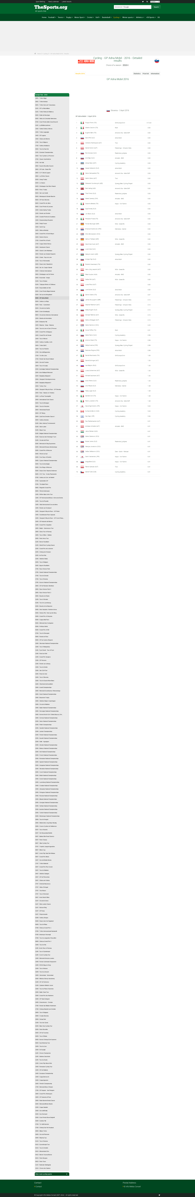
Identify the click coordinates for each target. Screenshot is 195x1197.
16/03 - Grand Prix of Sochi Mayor (44, 233)
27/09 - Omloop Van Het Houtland (44, 1127)
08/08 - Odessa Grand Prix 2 (43, 941)
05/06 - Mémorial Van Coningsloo (44, 623)
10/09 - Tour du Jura (40, 1046)
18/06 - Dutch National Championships (45, 694)
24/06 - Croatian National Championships (46, 785)
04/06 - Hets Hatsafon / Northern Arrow (46, 609)
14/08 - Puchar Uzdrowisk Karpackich (45, 961)
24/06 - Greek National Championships (46, 778)
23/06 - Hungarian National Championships (47, 765)
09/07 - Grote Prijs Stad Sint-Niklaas (45, 853)
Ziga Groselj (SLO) (90, 208)
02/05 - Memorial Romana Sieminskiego (46, 447)
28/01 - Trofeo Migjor (41, 98)
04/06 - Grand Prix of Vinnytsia (43, 616)
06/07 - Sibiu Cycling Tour (42, 843)
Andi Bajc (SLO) (90, 158)
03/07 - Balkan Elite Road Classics (44, 836)
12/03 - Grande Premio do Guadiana (45, 216)
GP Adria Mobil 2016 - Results (59, 54)
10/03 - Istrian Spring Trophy (43, 210)
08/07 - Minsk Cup (40, 850)
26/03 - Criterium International (43, 271)
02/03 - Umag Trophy (41, 179)
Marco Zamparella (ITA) (92, 173)
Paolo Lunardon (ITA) (91, 401)
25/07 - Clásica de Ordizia (42, 880)
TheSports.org (42, 7)
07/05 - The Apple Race (41, 484)
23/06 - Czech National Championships (46, 772)
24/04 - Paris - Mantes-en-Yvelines (44, 392)
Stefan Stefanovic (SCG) (92, 451)
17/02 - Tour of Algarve (41, 142)
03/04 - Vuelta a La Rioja (42, 301)
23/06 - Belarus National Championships (46, 748)
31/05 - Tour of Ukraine (41, 599)
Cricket (89, 17)
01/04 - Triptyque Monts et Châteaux (45, 284)
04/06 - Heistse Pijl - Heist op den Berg (45, 613)
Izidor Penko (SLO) (90, 381)
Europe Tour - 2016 (41, 95)
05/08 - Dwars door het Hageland (44, 921)
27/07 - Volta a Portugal (41, 887)
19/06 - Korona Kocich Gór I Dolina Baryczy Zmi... (49, 714)
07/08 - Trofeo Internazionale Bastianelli (46, 931)
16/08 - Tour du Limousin (42, 971)
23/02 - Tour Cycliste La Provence (44, 155)
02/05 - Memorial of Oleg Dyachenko (45, 443)
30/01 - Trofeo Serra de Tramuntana (45, 105)
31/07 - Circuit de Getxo (41, 900)
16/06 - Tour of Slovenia (41, 677)
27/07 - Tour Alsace (40, 890)
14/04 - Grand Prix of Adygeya (43, 332)
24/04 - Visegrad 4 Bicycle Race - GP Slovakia (48, 389)
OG (159, 17)
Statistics (137, 73)
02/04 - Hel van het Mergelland (43, 294)
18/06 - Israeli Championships (43, 687)
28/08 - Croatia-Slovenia (42, 1016)
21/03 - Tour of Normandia (42, 260)
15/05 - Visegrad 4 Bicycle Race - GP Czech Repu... (49, 518)
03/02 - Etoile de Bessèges (42, 115)
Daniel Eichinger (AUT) (92, 360)
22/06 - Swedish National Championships (46, 728)
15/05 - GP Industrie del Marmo (43, 521)
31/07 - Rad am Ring (41, 907)
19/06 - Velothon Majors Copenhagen (45, 701)
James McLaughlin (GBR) (93, 300)
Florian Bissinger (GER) (92, 224)
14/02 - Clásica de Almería (42, 139)
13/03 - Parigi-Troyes (41, 223)
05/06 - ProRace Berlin (41, 626)
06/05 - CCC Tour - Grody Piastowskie (46, 474)
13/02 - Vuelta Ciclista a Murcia (43, 128)
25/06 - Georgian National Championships (46, 802)
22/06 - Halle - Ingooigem (42, 741)
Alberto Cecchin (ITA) (91, 127)
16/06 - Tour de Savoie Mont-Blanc (44, 680)
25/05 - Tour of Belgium (41, 562)
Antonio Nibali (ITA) (91, 340)
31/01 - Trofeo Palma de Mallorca (44, 111)
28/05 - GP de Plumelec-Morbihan (44, 585)
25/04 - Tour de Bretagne (42, 403)
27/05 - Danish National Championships (46, 572)
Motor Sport (79, 17)
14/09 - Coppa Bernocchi (42, 1076)
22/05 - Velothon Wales (41, 558)
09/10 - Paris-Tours (40, 1161)
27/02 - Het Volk (39, 162)
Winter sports (127, 17)
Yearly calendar (53, 1)
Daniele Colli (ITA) (90, 396)
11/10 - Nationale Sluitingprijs (43, 1165)
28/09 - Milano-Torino (41, 1131)
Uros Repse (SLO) (90, 386)
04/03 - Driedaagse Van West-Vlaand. (45, 186)
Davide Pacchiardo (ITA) (92, 355)
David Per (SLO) (90, 138)
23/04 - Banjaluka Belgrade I (43, 376)
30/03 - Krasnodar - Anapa (42, 277)
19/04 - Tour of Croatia (41, 365)
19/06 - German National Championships (46, 718)
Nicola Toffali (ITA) (90, 330)
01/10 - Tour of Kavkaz (41, 1141)
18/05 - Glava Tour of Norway (43, 531)
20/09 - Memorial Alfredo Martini (43, 1104)
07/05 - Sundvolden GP (41, 481)
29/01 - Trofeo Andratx (41, 101)
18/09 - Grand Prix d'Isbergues (43, 1093)
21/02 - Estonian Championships (44, 152)
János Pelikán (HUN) (91, 431)
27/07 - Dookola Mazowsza (42, 883)
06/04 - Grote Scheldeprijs (42, 311)
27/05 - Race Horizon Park (42, 569)
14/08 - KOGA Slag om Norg (43, 965)
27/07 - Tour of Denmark (42, 894)
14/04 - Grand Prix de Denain (43, 335)
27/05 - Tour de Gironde (41, 575)
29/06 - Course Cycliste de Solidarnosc (46, 826)
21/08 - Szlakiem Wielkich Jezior (44, 985)
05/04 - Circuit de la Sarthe (42, 308)
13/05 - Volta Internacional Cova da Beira (46, 504)
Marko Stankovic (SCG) (92, 436)
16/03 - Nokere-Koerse (41, 237)
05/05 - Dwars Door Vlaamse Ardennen (46, 470)
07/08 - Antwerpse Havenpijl (43, 934)
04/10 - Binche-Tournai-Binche (43, 1154)
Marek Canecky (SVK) (91, 198)
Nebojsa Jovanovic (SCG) (93, 446)
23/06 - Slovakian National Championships (46, 768)
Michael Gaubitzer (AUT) (92, 375)
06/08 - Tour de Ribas (41, 924)
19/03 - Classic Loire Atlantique (43, 250)
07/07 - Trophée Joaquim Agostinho (45, 846)
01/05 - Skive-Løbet (40, 426)
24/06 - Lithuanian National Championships (47, 789)
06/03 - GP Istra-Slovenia (42, 199)
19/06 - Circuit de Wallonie (42, 704)
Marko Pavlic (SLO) (91, 335)
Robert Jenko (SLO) (91, 441)
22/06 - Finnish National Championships (46, 734)
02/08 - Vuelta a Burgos (41, 917)
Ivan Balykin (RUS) (90, 365)
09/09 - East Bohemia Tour (42, 1043)
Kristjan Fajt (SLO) (90, 259)
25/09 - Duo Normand (41, 1114)
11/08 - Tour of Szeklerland (42, 951)
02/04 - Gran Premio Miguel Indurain (45, 291)
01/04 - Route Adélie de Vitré (43, 287)
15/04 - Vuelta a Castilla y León (43, 342)
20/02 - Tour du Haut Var (42, 149)
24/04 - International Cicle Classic (44, 399)
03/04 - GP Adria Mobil (41, 298)
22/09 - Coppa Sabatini (41, 1107)
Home (44, 17)
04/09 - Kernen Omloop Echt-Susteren (45, 1039)
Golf (97, 17)
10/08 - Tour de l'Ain (40, 944)
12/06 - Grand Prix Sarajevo (43, 657)
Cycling (116, 17)
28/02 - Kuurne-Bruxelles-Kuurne (44, 166)
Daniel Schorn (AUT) (91, 148)
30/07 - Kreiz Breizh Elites (42, 897)
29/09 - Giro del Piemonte (42, 1134)
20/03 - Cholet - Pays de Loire (43, 257)
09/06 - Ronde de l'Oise (41, 636)
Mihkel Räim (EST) (90, 163)
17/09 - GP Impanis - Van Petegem (44, 1090)
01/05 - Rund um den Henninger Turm (45, 436)
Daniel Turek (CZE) (90, 472)
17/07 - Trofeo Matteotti (41, 863)
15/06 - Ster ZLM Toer (41, 670)
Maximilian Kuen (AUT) (92, 244)
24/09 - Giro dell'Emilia (41, 1110)
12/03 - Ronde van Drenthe (42, 213)
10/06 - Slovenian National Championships (46, 643)
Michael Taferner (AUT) (92, 315)
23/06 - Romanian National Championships (47, 758)
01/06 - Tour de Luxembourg (43, 602)
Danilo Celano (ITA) (91, 294)
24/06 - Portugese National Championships (47, 792)
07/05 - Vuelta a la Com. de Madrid (44, 477)
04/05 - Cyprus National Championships (46, 460)
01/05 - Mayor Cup (40, 430)
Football (51, 17)
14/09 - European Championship (44, 1073)
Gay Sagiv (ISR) (89, 416)
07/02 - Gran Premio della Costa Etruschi (46, 122)
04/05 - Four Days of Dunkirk (43, 457)
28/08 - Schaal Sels (40, 1019)
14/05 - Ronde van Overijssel (43, 508)
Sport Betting (40, 1)
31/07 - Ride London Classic (43, 904)
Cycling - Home (40, 90)
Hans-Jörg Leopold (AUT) (93, 269)
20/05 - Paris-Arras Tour (42, 538)
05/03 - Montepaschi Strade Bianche (45, 196)
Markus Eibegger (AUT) (92, 320)
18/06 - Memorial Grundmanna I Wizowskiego (47, 690)
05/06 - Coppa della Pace (42, 619)
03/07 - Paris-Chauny (41, 839)
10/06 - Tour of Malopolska (42, 646)
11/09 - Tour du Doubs (41, 1060)
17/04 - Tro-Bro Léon (41, 355)
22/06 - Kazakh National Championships (46, 738)
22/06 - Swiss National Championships (45, 721)
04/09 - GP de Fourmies (42, 1032)
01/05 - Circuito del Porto (42, 440)
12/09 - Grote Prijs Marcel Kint (43, 1063)
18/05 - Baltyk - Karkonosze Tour (44, 528)
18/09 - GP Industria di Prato (43, 1097)
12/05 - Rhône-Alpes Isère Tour (44, 494)
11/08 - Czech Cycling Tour (42, 955)
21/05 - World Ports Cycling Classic (45, 545)
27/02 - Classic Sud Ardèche (43, 159)
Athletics (139, 17)
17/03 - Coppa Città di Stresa (43, 243)
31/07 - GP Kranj (39, 911)
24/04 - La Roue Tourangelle (43, 396)
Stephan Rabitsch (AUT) (92, 305)
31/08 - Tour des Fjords (41, 1022)
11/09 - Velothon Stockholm (42, 1056)
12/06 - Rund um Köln (41, 653)
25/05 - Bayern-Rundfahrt (42, 565)
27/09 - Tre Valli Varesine (42, 1124)
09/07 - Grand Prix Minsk (42, 856)
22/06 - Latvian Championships (43, 731)
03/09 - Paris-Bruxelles (41, 1029)
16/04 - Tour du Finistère (42, 348)
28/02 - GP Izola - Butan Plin (43, 169)
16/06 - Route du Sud (41, 674)
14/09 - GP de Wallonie (41, 1070)
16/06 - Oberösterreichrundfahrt (44, 684)
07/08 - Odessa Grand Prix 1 (43, 927)
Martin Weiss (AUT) (91, 178)
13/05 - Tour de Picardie (41, 501)
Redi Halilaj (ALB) (90, 188)
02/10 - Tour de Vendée (41, 1148)
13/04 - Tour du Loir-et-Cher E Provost (45, 328)
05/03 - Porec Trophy (41, 189)
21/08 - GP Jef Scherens (42, 982)
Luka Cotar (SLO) (90, 249)
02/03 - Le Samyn (40, 183)
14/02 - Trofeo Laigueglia (42, 132)
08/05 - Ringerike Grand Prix (43, 487)
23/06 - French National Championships (46, 755)
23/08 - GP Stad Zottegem (42, 999)
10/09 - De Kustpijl (40, 1049)
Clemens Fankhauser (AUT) (93, 143)
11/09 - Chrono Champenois (43, 1053)
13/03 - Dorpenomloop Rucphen (44, 220)
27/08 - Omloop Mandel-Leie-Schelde (45, 1009)
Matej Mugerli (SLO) (91, 310)
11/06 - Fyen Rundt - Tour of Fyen (44, 650)
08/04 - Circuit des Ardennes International (46, 315)
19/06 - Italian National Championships (45, 707)
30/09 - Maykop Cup (40, 1137)
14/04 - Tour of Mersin (41, 338)
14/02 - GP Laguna (40, 135)
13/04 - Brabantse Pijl (41, 321)
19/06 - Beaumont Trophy (42, 697)
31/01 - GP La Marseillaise (42, 108)
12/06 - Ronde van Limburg (42, 663)
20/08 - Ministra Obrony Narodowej (45, 978)
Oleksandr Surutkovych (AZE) (94, 183)
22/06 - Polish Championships (43, 724)
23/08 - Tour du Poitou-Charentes (44, 988)
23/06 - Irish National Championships (45, 751)
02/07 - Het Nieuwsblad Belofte (43, 833)
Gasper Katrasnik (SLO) (92, 168)
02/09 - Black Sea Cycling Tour (43, 1026)
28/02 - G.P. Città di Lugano (42, 172)
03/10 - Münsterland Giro (42, 1151)
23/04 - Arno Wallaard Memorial (43, 372)
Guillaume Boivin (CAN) (92, 411)
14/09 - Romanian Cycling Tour (43, 1066)
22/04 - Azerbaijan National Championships (47, 369)
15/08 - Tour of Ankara (41, 968)
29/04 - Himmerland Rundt (42, 409)
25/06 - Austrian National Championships (46, 809)
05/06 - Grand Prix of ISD (42, 629)
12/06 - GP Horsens (40, 660)
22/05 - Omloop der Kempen (43, 552)
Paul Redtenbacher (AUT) (92, 421)
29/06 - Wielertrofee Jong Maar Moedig (46, 823)
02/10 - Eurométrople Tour (42, 1144)
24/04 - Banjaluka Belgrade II (43, 382)
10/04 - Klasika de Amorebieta (43, 318)
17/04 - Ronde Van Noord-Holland (44, 359)
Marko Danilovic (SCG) (92, 325)
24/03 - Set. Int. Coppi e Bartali (43, 267)
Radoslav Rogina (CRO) (92, 350)
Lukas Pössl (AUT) (90, 284)
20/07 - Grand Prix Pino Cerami (43, 867)
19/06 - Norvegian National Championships (47, 711)
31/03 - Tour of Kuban (41, 281)
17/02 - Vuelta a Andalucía (42, 145)
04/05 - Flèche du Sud (41, 453)
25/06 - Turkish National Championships (46, 812)
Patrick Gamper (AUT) (91, 467)
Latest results (66, 1)
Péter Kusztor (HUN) (91, 274)
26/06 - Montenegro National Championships (47, 816)
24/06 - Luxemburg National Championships (47, 782)
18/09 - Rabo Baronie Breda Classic (45, 1100)
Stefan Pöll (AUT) (90, 279)
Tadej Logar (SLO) (90, 391)
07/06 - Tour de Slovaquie (42, 633)
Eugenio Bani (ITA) (90, 133)
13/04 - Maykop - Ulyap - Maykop (44, 325)
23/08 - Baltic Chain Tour (42, 992)
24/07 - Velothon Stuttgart (42, 873)
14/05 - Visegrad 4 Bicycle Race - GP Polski (47, 511)
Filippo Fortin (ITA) (91, 122)
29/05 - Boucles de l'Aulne (42, 596)
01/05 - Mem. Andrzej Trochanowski (45, 423)
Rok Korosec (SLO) (91, 153)
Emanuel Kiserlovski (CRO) (93, 229)
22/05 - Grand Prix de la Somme (44, 548)
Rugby (68, 17)
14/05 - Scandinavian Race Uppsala (45, 514)
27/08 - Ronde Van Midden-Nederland (45, 1005)
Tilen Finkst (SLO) (90, 193)
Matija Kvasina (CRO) (91, 345)
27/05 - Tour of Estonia (41, 579)
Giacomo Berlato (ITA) (91, 203)
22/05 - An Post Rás (40, 555)
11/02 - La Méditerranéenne (42, 125)
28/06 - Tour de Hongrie (41, 819)
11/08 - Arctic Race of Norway (43, 948)
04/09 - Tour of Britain (41, 1036)
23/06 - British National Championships (45, 775)
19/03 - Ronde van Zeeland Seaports (45, 254)
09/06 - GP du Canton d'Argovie (44, 640)
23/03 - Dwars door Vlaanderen (43, 264)
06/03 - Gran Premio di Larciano (44, 206)
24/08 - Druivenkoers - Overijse (44, 1002)
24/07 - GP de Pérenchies (42, 877)
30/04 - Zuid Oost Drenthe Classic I (45, 416)
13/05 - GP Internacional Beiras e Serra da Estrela (49, 497)
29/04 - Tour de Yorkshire (42, 406)
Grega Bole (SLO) (90, 461)
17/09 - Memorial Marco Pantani (44, 1087)
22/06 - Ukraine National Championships (46, 745)
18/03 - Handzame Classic (42, 247)
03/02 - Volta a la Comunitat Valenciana (45, 118)
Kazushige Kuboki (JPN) (92, 406)
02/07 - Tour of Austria (41, 829)
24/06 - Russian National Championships (46, 795)
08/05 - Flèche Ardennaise (42, 491)
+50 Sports (150, 17)
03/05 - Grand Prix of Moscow (43, 450)
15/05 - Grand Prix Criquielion (43, 525)
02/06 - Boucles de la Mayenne (43, 606)
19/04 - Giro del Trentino (42, 362)
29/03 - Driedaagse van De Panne (44, 274)
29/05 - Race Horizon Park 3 (43, 592)
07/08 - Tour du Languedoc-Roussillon (45, 938)
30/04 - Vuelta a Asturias (42, 420)
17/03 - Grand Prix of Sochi (42, 240)
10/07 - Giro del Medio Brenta (43, 860)
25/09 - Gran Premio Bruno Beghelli (45, 1117)
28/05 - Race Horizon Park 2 (43, 589)
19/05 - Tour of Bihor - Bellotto (43, 535)
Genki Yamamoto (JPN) (92, 456)
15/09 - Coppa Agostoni (41, 1080)
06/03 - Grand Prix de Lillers (43, 203)
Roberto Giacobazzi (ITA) (92, 264)
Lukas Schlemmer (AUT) (92, 370)
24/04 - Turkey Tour (40, 386)
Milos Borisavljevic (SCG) (92, 234)
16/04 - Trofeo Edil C (41, 345)
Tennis (60, 17)
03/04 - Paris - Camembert (42, 304)
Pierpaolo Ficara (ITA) (91, 219)
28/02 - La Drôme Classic (42, 176)
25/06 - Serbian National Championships (46, 806)
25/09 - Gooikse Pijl (40, 1120)
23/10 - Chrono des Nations (42, 1168)
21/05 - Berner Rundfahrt (42, 541)
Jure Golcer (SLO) (90, 289)
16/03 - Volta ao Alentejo (41, 230)
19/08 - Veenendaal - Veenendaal (44, 975)
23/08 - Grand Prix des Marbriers (44, 995)
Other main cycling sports (43, 1174)
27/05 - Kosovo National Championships (46, 582)
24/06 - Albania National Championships (46, 799)
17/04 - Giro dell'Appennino (42, 352)
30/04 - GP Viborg (40, 413)
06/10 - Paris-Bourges (41, 1158)
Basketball (106, 17)
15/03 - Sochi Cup (40, 227)
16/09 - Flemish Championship (43, 1083)
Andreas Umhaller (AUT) (92, 426)
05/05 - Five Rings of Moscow (43, 467)
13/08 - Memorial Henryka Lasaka (44, 958)
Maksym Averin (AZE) (91, 254)
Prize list (146, 73)
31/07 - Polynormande (41, 914)
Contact (39, 1186)
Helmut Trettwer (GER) (92, 239)
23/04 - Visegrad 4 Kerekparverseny (45, 379)
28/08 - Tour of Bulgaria (41, 1012)
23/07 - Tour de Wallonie (42, 870)
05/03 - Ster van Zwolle (41, 193)
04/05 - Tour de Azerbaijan (42, 464)
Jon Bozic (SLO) (90, 214)
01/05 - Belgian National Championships (46, 433)
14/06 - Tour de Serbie (41, 667)
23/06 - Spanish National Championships (46, 762)
